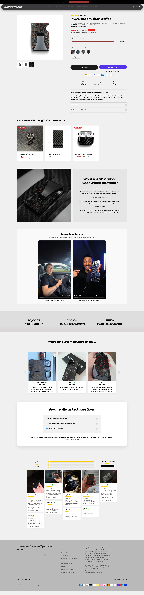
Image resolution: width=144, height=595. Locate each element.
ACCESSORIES (69, 7)
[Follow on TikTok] (30, 580)
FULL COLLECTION (82, 7)
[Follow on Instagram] (22, 580)
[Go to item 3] (31, 64)
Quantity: (73, 57)
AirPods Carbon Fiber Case (84, 154)
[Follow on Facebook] (18, 580)
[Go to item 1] (19, 64)
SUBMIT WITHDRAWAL (67, 572)
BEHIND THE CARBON (67, 569)
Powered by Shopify (34, 585)
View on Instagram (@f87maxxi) (54, 300)
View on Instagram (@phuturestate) (89, 300)
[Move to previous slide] (25, 373)
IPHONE (47, 7)
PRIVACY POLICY (66, 561)
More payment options (113, 71)
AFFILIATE (63, 566)
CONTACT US (65, 555)
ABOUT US (64, 552)
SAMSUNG (58, 7)
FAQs (62, 550)
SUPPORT (94, 7)
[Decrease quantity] (73, 60)
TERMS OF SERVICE (66, 564)
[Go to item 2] (25, 64)
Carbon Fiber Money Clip (55, 154)
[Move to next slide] (119, 373)
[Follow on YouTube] (26, 580)
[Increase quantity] (79, 60)
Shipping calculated (83, 32)
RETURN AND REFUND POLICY (69, 558)
